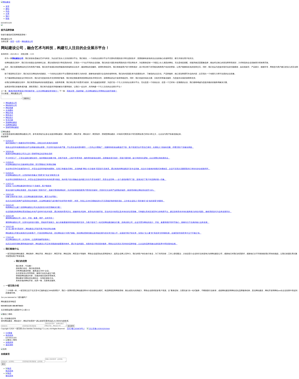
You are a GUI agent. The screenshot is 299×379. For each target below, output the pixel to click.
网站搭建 (9, 108)
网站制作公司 (11, 105)
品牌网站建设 (11, 125)
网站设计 (9, 118)
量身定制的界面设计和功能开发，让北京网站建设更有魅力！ (33, 91)
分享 (7, 14)
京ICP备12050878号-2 (75, 329)
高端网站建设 (11, 122)
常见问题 (9, 120)
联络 (7, 19)
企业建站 (9, 110)
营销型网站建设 (12, 127)
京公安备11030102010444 (99, 329)
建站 (7, 9)
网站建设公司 (27, 41)
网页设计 (9, 115)
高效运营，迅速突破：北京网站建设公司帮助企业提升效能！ (92, 91)
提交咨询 (71, 326)
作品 (7, 11)
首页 (7, 6)
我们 (7, 16)
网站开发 (9, 113)
